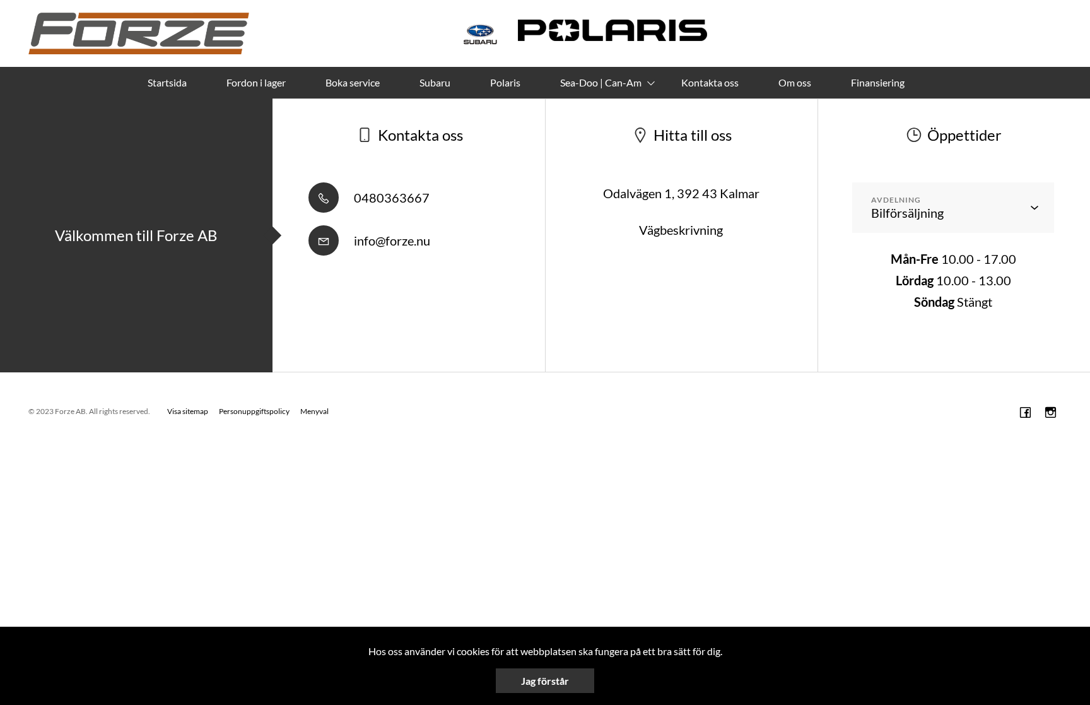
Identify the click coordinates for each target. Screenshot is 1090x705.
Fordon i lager (256, 82)
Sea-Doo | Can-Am (601, 82)
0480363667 (390, 197)
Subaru (434, 82)
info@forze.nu (390, 240)
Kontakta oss (710, 82)
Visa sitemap (187, 411)
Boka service (352, 82)
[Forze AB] (138, 33)
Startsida (167, 82)
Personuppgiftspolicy (254, 411)
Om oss (794, 82)
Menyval (314, 411)
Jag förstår (545, 681)
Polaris (505, 82)
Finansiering (878, 82)
